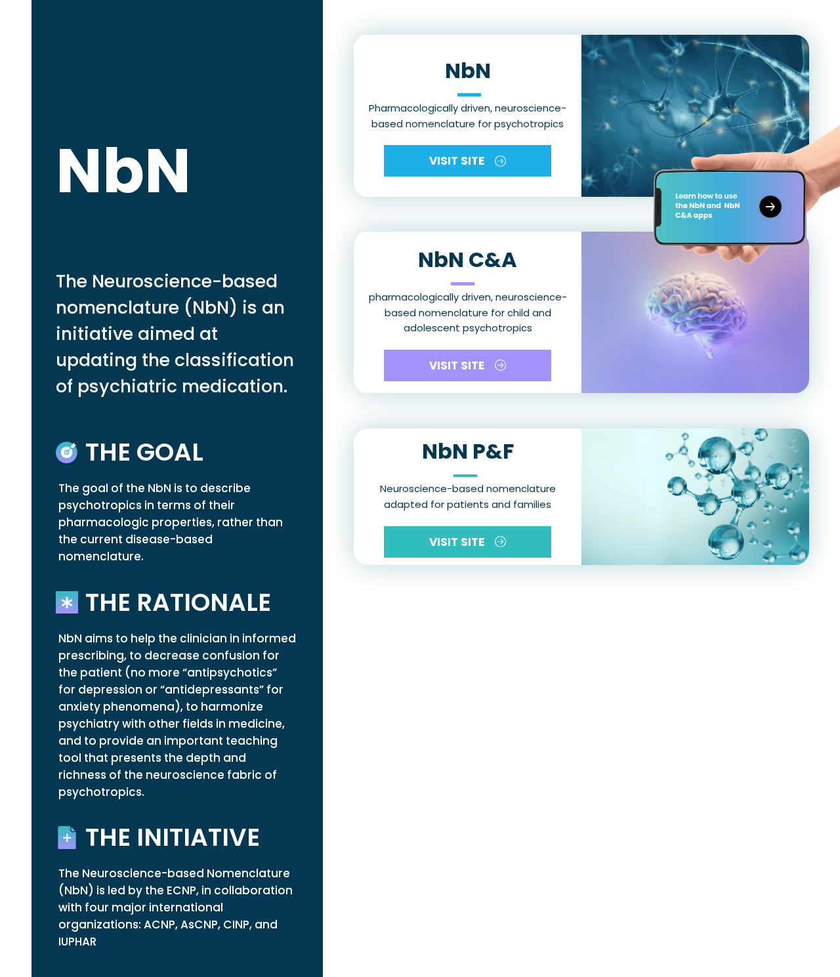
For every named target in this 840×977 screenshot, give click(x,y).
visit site (456, 161)
